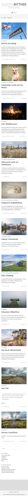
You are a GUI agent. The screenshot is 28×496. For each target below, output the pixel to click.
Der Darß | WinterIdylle (11, 350)
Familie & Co (4, 82)
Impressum (11, 491)
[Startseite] (1, 17)
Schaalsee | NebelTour (10, 312)
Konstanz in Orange (5, 468)
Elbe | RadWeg (7, 275)
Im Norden (9, 17)
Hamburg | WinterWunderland (7, 470)
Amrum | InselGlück (9, 432)
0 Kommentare (6, 324)
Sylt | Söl (5, 388)
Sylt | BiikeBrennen (9, 124)
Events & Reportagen (6, 200)
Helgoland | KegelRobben (11, 203)
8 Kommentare (6, 286)
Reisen (9, 236)
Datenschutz (16, 491)
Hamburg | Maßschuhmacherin (7, 472)
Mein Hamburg (11, 159)
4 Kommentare (6, 176)
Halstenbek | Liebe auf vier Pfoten (8, 469)
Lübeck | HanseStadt (9, 239)
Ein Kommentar (6, 362)
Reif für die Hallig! (9, 43)
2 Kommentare (6, 406)
